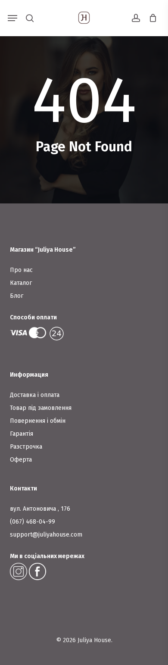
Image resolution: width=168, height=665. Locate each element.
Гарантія (21, 433)
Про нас (21, 270)
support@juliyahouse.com (46, 534)
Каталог (21, 283)
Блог (16, 296)
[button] (12, 18)
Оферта (21, 459)
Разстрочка (26, 446)
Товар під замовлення (41, 408)
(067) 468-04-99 (32, 521)
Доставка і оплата (34, 395)
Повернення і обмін (37, 421)
